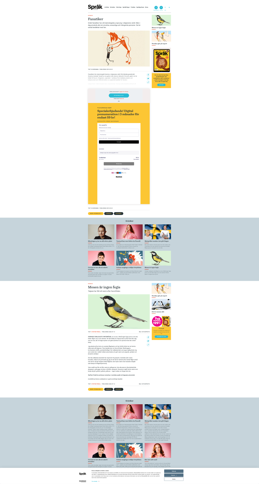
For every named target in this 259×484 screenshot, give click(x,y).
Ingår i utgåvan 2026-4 (96, 389)
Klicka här (122, 98)
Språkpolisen (140, 7)
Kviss (146, 7)
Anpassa (173, 475)
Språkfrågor (126, 7)
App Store (161, 84)
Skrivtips (119, 7)
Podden (133, 7)
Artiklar (107, 7)
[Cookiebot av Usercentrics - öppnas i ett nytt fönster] (83, 481)
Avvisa (173, 479)
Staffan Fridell (96, 331)
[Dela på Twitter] (148, 78)
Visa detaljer (94, 481)
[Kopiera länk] (148, 82)
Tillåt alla (174, 471)
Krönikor (112, 7)
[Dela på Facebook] (148, 74)
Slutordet (118, 213)
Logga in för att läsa (123, 91)
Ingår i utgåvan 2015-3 (96, 213)
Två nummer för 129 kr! (161, 336)
